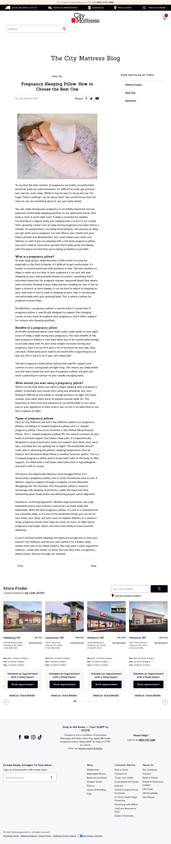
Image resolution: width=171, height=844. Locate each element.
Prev (20, 565)
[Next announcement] (164, 4)
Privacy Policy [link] (44, 835)
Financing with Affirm (126, 804)
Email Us (14, 695)
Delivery (119, 785)
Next (94, 565)
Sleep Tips (130, 92)
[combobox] (37, 28)
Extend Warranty (124, 815)
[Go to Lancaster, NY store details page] (64, 616)
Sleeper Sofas (94, 781)
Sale (89, 793)
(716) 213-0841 (136, 648)
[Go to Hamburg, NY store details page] (22, 616)
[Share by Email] (97, 98)
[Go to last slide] (6, 702)
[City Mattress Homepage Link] (85, 18)
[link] (21, 7)
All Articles (130, 100)
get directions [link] (35, 642)
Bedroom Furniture (97, 777)
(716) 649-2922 (10, 648)
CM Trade (147, 789)
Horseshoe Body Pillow (43, 454)
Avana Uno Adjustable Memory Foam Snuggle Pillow (50, 473)
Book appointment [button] (23, 684)
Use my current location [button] (128, 595)
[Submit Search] (64, 29)
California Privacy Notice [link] (64, 835)
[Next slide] (165, 702)
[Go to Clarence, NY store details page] (148, 616)
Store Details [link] (27, 695)
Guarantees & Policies (127, 781)
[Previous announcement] (7, 4)
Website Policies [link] (28, 835)
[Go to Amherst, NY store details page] (106, 616)
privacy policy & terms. (91, 748)
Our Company (149, 769)
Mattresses (93, 769)
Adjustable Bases (96, 773)
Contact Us (121, 773)
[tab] (75, 701)
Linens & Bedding (96, 789)
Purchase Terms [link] (11, 835)
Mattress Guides (133, 84)
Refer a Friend (150, 777)
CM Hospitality (150, 793)
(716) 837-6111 (94, 648)
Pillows (91, 785)
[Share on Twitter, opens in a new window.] (91, 98)
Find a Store (121, 769)
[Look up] (159, 589)
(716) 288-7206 (52, 648)
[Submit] (51, 777)
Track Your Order (124, 777)
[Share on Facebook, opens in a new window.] (86, 98)
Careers (146, 773)
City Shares (148, 797)
